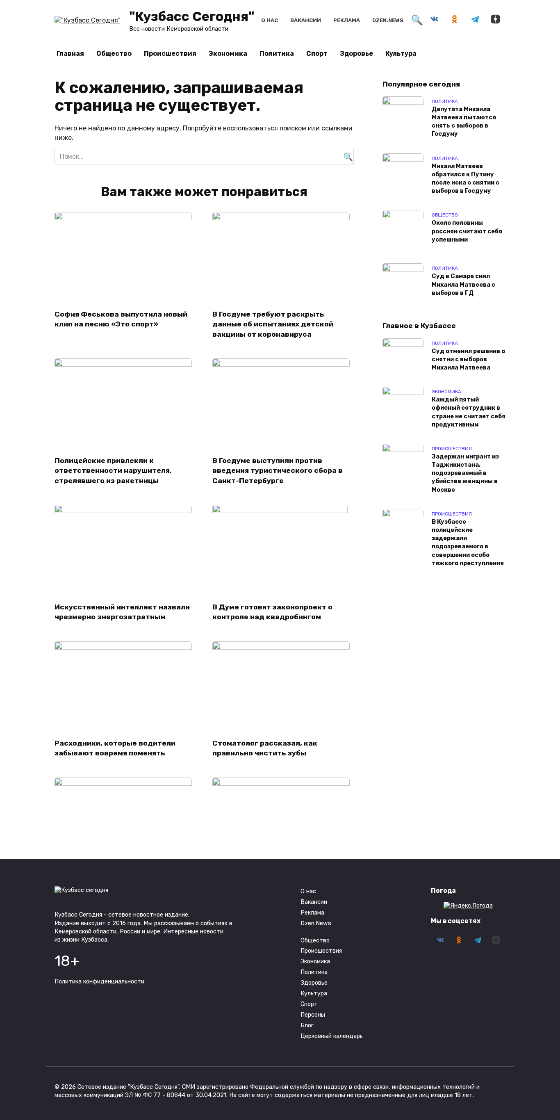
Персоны (312, 1014)
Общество (114, 53)
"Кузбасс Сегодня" (191, 16)
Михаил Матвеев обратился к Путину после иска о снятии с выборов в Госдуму (465, 178)
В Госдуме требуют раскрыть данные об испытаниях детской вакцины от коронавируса (272, 324)
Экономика (228, 53)
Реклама (346, 20)
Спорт (317, 53)
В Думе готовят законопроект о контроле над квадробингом (272, 611)
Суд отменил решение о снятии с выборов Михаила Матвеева (468, 359)
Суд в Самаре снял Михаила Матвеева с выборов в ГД (463, 285)
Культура (401, 53)
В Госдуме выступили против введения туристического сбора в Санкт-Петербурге (277, 470)
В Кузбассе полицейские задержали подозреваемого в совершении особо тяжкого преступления (468, 542)
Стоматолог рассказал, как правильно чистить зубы (264, 748)
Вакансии (305, 20)
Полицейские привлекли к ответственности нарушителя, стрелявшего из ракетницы (113, 470)
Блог (307, 1025)
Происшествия (170, 53)
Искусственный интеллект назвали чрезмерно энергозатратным (122, 611)
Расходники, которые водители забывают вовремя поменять (115, 748)
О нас (269, 20)
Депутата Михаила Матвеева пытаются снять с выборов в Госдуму (464, 121)
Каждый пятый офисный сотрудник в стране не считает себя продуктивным (468, 412)
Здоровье (356, 53)
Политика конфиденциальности (99, 981)
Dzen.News (387, 20)
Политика (277, 53)
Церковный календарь (331, 1036)
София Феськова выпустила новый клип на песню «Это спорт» (121, 319)
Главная (70, 53)
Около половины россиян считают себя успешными (467, 231)
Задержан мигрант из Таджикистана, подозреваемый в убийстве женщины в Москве (465, 473)
